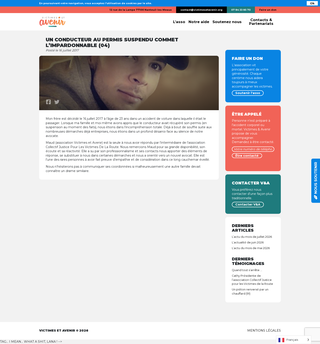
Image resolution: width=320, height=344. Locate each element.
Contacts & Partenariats (261, 21)
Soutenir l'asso (247, 93)
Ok (312, 3)
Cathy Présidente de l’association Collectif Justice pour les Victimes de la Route (252, 280)
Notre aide (199, 22)
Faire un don (267, 9)
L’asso (179, 22)
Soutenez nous (227, 22)
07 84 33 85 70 (241, 9)
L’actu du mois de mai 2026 (251, 248)
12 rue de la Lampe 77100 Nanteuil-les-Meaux (140, 9)
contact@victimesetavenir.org (201, 9)
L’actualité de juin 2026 (248, 242)
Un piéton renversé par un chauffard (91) (250, 291)
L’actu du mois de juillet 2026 (252, 236)
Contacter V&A (247, 204)
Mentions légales (264, 330)
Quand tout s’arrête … (247, 270)
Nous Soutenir (315, 178)
